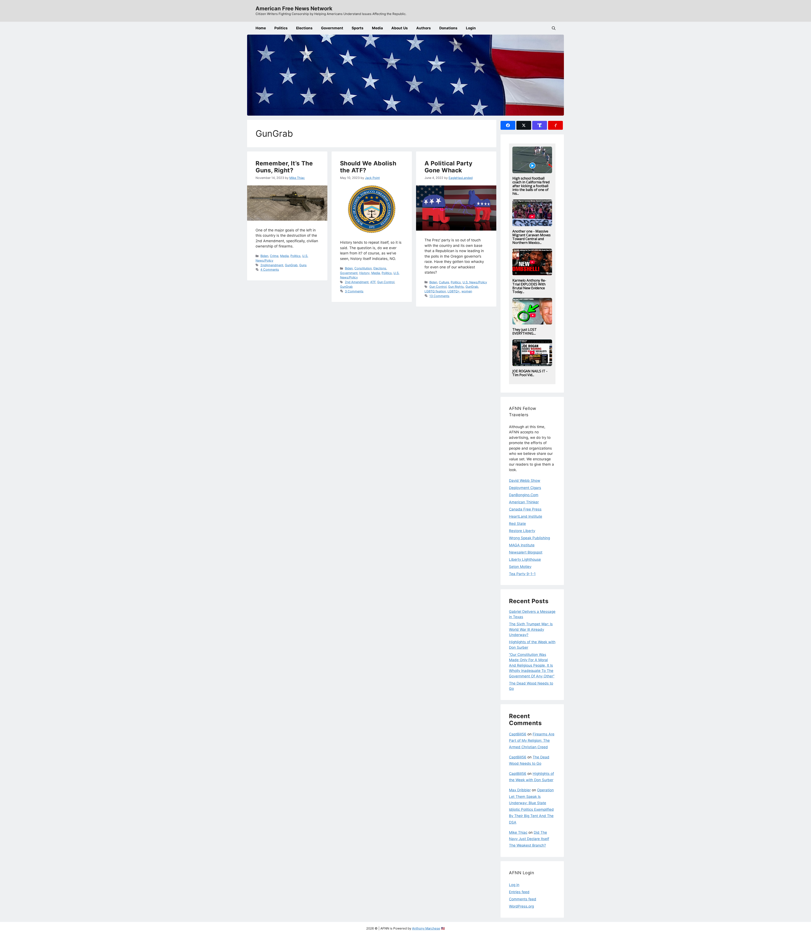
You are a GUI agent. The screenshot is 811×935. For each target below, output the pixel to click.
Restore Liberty (522, 531)
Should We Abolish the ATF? (368, 167)
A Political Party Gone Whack (448, 167)
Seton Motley (520, 567)
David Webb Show (524, 480)
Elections (304, 28)
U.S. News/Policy (475, 282)
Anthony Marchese (426, 928)
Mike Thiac (518, 832)
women (466, 291)
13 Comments (439, 296)
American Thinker (524, 502)
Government (332, 28)
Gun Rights (456, 286)
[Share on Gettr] (555, 125)
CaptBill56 (517, 734)
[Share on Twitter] (523, 125)
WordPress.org (521, 906)
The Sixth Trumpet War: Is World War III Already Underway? (531, 629)
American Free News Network (294, 8)
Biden (264, 256)
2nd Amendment (357, 282)
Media (377, 28)
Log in (514, 885)
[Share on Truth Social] (539, 125)
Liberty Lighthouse (525, 559)
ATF (373, 282)
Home (261, 28)
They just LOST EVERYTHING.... (524, 331)
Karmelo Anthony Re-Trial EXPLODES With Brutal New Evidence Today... (529, 286)
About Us (399, 28)
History (364, 273)
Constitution (363, 268)
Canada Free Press (525, 509)
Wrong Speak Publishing (529, 538)
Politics (281, 28)
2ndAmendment (271, 265)
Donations (448, 28)
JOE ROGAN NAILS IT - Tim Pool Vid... (529, 373)
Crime (274, 256)
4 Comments (269, 269)
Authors (423, 28)
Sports (357, 28)
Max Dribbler (520, 790)
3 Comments (354, 291)
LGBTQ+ (454, 291)
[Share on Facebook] (508, 125)
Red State (517, 524)
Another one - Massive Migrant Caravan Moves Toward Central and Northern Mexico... (531, 237)
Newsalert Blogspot (525, 552)
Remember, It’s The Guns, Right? (284, 167)
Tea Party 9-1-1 (522, 574)
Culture (444, 282)
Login (471, 28)
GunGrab (291, 265)
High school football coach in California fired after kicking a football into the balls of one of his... (531, 185)
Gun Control (385, 282)
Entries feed (519, 892)
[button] (554, 28)
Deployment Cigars (525, 488)
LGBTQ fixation (435, 291)
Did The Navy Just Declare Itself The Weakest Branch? (529, 838)
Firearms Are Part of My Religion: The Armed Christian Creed (531, 740)
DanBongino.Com (523, 495)
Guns (303, 265)
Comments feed (522, 899)
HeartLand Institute (525, 516)
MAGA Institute (522, 545)
